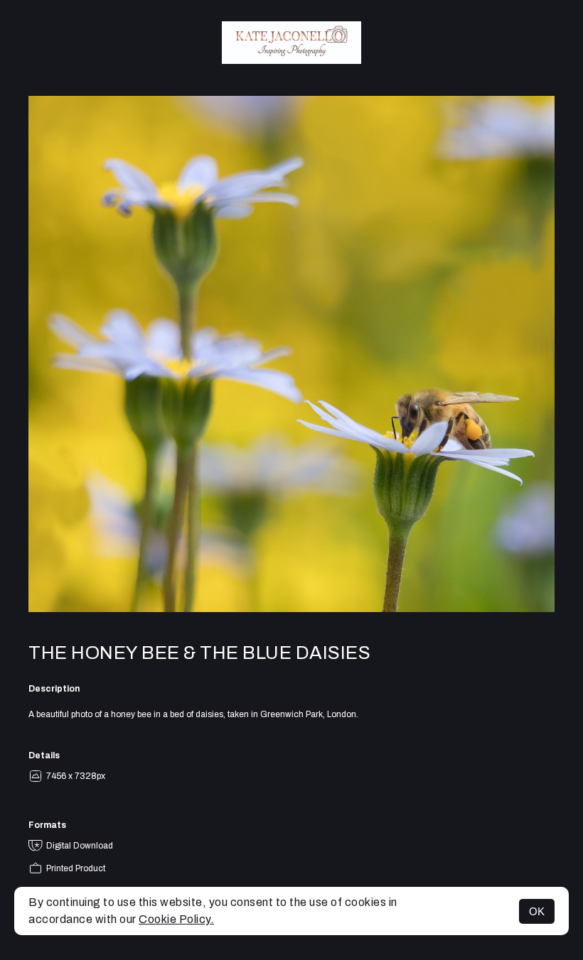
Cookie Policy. (176, 919)
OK (537, 911)
